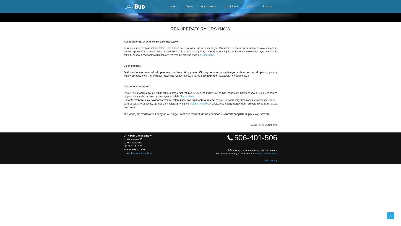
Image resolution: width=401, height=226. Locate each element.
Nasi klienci (231, 6)
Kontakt (267, 6)
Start (172, 6)
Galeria (250, 6)
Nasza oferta (208, 6)
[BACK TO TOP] (390, 215)
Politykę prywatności (267, 153)
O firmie (188, 6)
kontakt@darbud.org (141, 153)
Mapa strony (271, 160)
